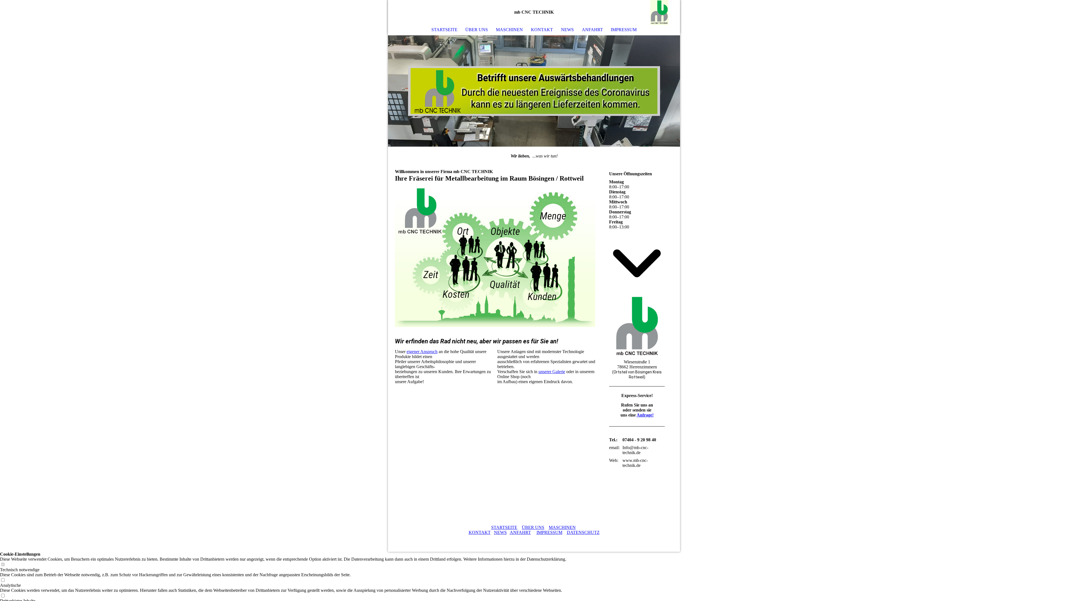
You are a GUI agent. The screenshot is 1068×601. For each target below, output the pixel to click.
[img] (659, 12)
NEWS (500, 532)
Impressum (624, 29)
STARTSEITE (444, 29)
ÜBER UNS (476, 29)
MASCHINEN (509, 29)
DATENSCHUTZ (583, 532)
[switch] (3, 564)
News (567, 29)
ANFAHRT (592, 29)
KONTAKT (542, 29)
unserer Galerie (551, 371)
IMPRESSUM (549, 532)
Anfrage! (645, 415)
